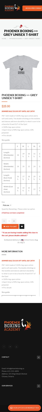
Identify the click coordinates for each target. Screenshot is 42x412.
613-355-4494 (13, 371)
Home (4, 38)
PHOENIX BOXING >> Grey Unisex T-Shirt (20, 96)
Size (3, 202)
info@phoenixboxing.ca (15, 368)
